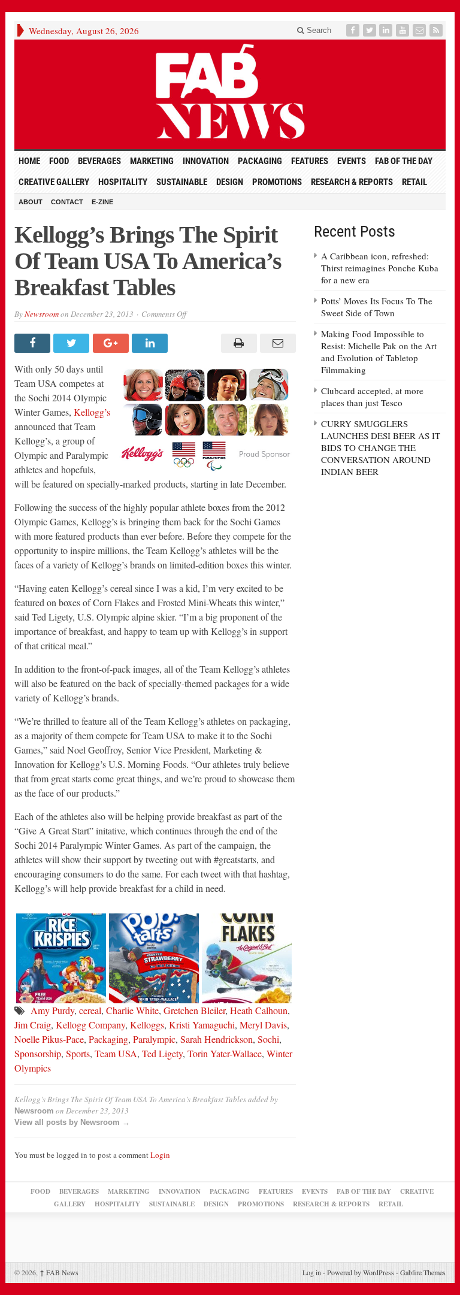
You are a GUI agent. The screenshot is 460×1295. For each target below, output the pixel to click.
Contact (67, 201)
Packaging (260, 161)
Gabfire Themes (423, 1272)
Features (309, 161)
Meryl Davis (263, 1024)
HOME (29, 161)
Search (317, 30)
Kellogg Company (90, 1024)
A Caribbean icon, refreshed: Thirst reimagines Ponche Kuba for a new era (379, 268)
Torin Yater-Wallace (224, 1053)
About (31, 201)
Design (229, 182)
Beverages (99, 161)
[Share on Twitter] (72, 343)
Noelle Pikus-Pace (49, 1039)
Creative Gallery (54, 182)
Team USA (116, 1053)
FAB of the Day (403, 161)
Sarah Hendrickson (216, 1039)
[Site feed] (437, 30)
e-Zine (102, 201)
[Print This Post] (236, 343)
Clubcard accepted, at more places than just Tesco (372, 397)
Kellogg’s (92, 412)
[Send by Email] (276, 343)
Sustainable (181, 182)
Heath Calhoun (259, 1010)
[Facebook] (354, 30)
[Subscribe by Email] (420, 30)
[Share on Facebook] (33, 343)
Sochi (268, 1039)
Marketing (152, 161)
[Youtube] (403, 30)
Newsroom (42, 313)
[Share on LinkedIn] (151, 343)
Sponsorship (37, 1053)
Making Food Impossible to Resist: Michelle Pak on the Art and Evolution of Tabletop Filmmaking (379, 352)
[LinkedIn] (387, 30)
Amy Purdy (52, 1010)
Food (59, 161)
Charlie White (132, 1010)
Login (160, 1154)
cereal (90, 1010)
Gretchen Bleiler (194, 1010)
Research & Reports (352, 182)
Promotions (277, 182)
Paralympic (154, 1039)
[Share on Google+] (112, 343)
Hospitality (122, 182)
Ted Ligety (162, 1053)
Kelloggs (147, 1024)
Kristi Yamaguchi (202, 1024)
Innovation (206, 161)
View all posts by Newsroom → (72, 1122)
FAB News (59, 1272)
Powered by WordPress (360, 1272)
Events (351, 161)
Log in (311, 1272)
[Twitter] (370, 30)
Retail (414, 182)
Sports (78, 1053)
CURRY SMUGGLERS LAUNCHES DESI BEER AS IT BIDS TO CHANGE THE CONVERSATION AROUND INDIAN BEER (380, 447)
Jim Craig (32, 1024)
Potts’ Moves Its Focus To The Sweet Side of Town (376, 307)
